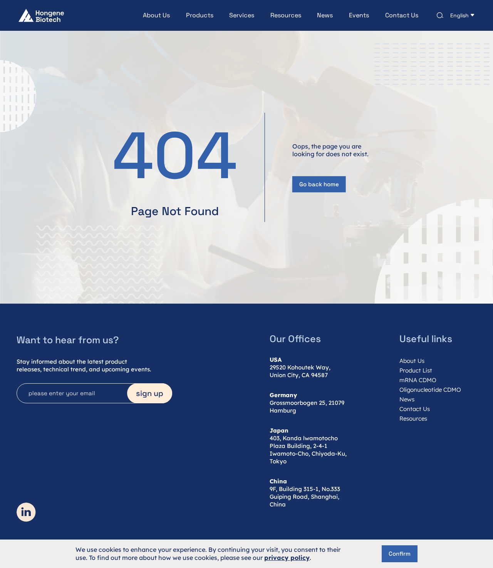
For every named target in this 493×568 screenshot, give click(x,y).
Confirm (400, 553)
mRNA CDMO (417, 380)
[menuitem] (148, 15)
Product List (415, 370)
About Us (156, 15)
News (325, 15)
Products (199, 15)
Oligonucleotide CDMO (430, 389)
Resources (285, 15)
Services (241, 15)
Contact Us (401, 15)
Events (359, 15)
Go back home (319, 184)
